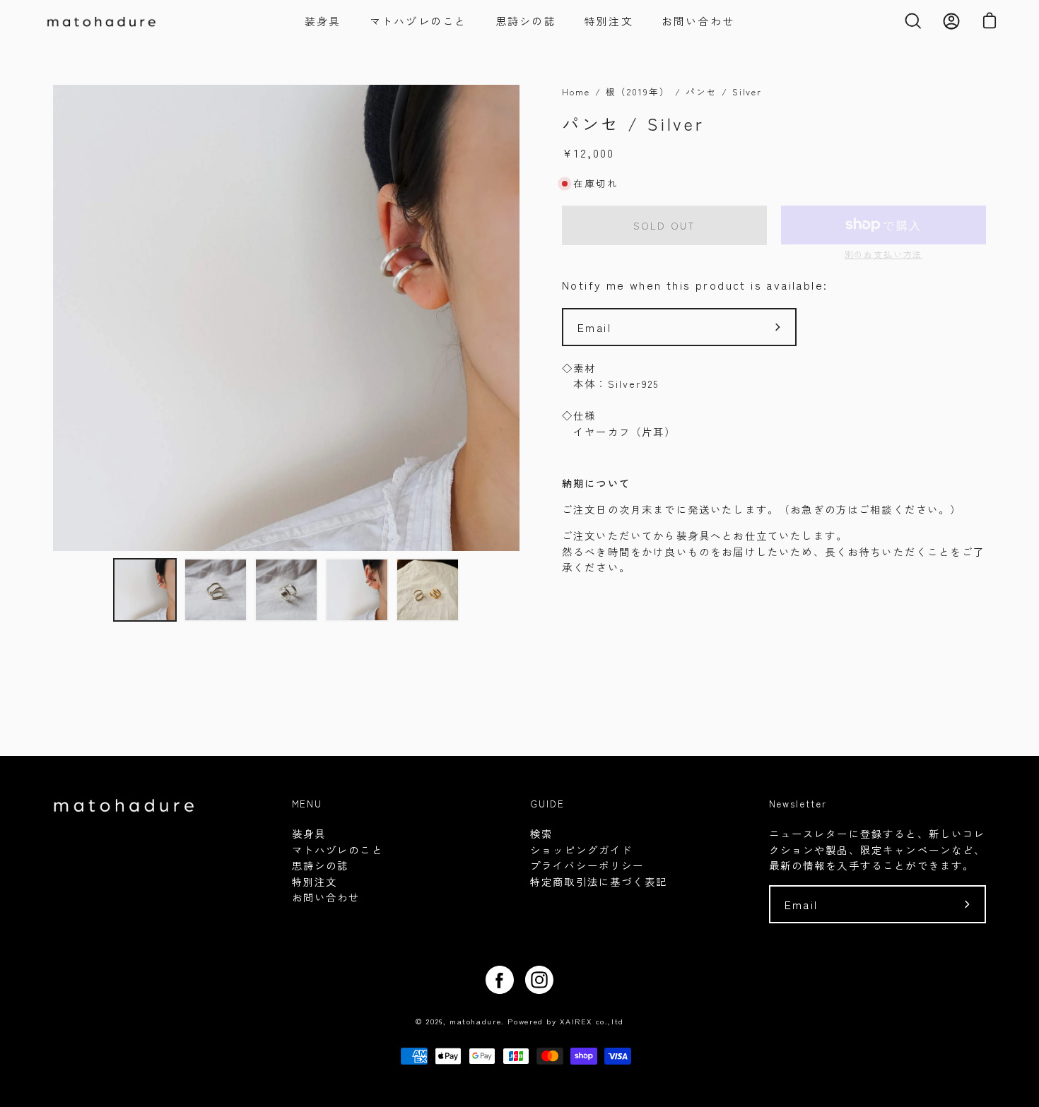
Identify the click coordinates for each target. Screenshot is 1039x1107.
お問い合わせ (326, 896)
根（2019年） (637, 91)
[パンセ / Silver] (145, 590)
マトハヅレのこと (337, 849)
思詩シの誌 (320, 865)
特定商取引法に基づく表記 (598, 881)
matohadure (475, 1020)
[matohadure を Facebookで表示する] (500, 980)
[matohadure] (113, 21)
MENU (307, 804)
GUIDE (547, 804)
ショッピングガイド (581, 849)
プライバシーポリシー (587, 865)
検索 (541, 833)
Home (576, 91)
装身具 (309, 833)
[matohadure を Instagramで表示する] (539, 980)
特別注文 (315, 881)
